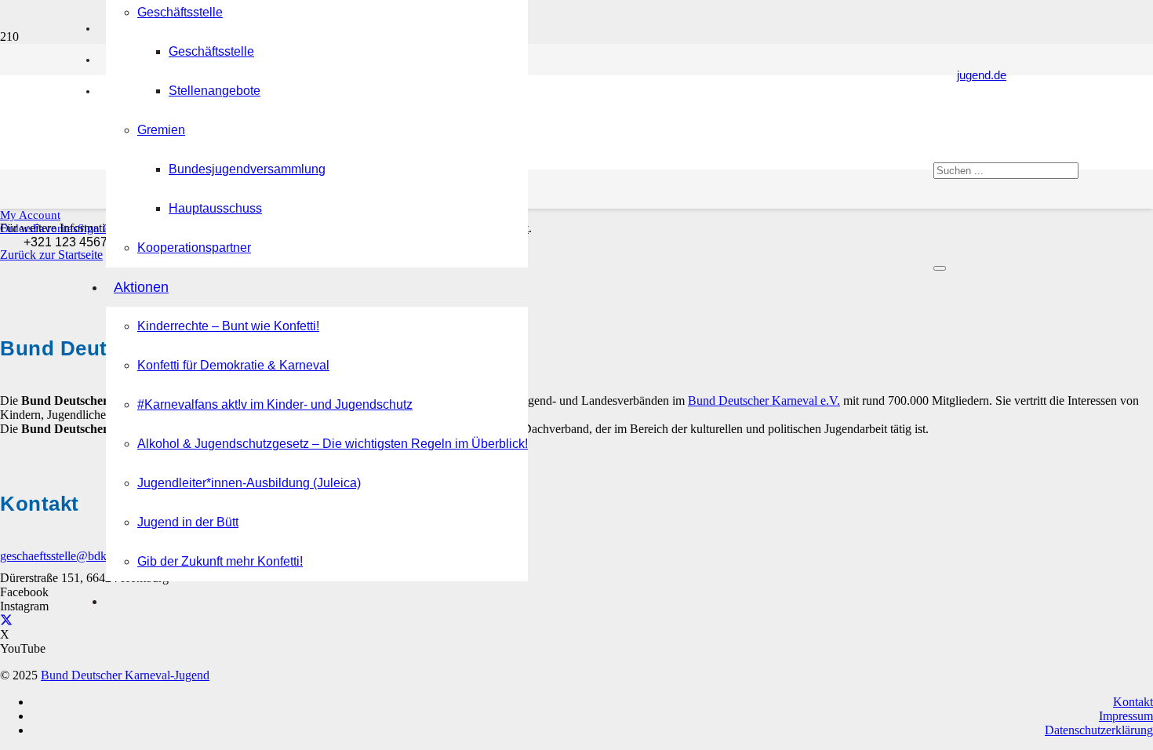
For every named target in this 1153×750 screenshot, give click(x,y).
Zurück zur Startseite (51, 254)
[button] (30, 215)
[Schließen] (939, 268)
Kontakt (1133, 701)
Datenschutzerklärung (1099, 730)
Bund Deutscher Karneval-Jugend (125, 675)
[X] (6, 620)
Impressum (1126, 716)
